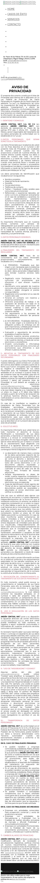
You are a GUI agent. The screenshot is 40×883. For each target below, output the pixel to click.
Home (11, 8)
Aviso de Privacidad (18, 879)
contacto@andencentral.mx (17, 61)
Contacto (14, 24)
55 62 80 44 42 (13, 63)
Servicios (13, 19)
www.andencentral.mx (10, 674)
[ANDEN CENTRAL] (19, 2)
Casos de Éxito (17, 14)
